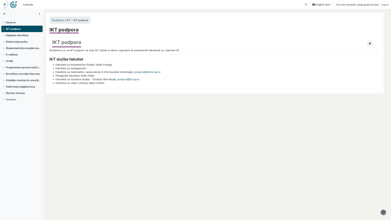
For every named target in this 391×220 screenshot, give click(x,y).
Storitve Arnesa (15, 93)
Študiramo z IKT (61, 20)
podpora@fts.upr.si (128, 79)
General (10, 22)
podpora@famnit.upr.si (147, 71)
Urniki (9, 60)
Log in (385, 4)
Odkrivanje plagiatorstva (20, 86)
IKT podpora (13, 28)
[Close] (369, 43)
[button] (306, 4)
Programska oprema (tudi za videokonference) (23, 67)
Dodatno (11, 99)
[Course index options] (39, 13)
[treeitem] (21, 22)
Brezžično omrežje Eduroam (23, 73)
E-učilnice (12, 54)
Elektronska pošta (16, 41)
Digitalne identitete (17, 35)
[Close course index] (4, 14)
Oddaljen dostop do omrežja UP (23, 80)
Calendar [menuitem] (28, 4)
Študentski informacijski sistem (23, 48)
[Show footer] (383, 212)
